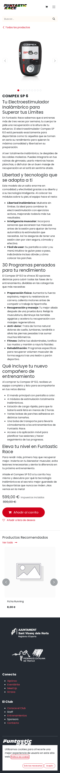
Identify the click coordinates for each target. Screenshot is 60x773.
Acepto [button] (49, 765)
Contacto (13, 723)
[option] (30, 582)
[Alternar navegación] (54, 7)
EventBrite (13, 684)
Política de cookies (20, 757)
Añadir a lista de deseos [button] (20, 520)
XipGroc (12, 681)
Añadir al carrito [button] (25, 512)
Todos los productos (17, 27)
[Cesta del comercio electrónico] (46, 7)
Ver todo (8, 542)
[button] (5, 60)
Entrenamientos (17, 715)
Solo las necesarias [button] (33, 765)
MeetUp (12, 688)
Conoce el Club (16, 708)
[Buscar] (54, 19)
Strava (11, 692)
